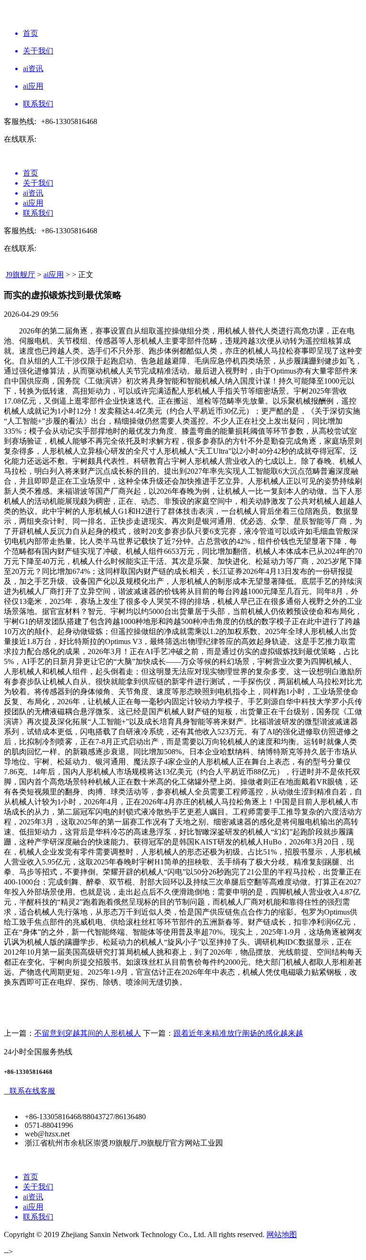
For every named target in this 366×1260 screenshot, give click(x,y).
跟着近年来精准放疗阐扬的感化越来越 (238, 1033)
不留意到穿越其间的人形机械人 (87, 1033)
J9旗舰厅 (20, 275)
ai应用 (53, 275)
